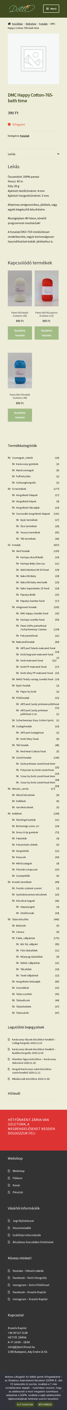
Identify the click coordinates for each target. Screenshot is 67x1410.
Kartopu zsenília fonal (32, 619)
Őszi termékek (28, 526)
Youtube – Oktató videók (28, 1271)
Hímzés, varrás (20, 788)
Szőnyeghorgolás (26, 482)
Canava (20, 931)
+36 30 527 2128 (18, 1333)
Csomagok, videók (22, 457)
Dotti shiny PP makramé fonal (36, 673)
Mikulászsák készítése (24, 1078)
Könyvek (21, 857)
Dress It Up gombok (27, 832)
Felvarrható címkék (27, 844)
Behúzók (21, 925)
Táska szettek (24, 994)
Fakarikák (21, 838)
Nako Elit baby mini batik (33, 582)
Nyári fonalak (23, 685)
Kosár (16, 1185)
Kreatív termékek (22, 882)
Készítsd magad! (25, 900)
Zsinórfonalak (23, 757)
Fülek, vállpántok (25, 938)
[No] (62, 1391)
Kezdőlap (17, 23)
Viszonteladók (22, 1228)
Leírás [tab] (11, 154)
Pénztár (18, 1192)
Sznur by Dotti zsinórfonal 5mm (37, 782)
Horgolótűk (22, 851)
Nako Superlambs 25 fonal (34, 588)
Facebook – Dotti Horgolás (30, 1278)
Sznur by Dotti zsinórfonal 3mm (37, 776)
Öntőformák (27, 913)
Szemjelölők (23, 875)
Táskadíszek (23, 1000)
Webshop (31, 23)
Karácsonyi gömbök (27, 464)
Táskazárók (22, 1012)
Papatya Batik (28, 594)
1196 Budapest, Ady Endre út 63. (28, 1352)
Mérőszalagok (24, 863)
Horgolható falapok (27, 495)
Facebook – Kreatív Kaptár (29, 1292)
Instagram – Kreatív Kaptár (30, 1299)
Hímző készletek (25, 795)
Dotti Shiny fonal (29, 739)
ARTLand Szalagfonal (32, 732)
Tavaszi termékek (30, 532)
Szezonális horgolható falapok (33, 513)
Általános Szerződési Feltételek (33, 1242)
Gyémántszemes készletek (31, 894)
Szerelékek (22, 987)
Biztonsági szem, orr (27, 826)
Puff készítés (23, 476)
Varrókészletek (24, 807)
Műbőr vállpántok (30, 963)
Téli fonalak (22, 745)
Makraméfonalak (25, 642)
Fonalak (43, 23)
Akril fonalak (23, 551)
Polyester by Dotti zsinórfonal (37, 770)
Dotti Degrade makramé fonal (36, 654)
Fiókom (17, 1178)
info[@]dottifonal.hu (21, 1347)
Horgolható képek (26, 501)
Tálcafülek (26, 969)
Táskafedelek (23, 1006)
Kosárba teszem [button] (19, 333)
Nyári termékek (29, 520)
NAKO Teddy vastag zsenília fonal (34, 679)
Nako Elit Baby (28, 576)
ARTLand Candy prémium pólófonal (39, 704)
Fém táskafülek (29, 950)
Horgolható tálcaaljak (28, 507)
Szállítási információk (27, 1235)
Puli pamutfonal (29, 635)
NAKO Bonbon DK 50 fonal (34, 569)
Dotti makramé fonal (31, 660)
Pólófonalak (22, 697)
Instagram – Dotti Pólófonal (31, 1285)
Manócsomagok (25, 470)
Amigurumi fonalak (26, 607)
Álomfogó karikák (26, 819)
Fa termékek (19, 488)
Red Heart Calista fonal (33, 751)
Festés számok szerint (29, 888)
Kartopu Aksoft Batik (31, 557)
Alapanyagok (27, 906)
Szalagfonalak (24, 726)
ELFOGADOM (25, 1404)
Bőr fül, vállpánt (29, 944)
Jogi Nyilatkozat (23, 1221)
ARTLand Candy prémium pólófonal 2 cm (34, 712)
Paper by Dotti (28, 691)
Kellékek (21, 801)
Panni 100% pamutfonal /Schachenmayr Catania (33, 627)
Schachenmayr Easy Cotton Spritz (35, 720)
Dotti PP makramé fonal (33, 666)
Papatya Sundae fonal (32, 601)
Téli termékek (28, 538)
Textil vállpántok (29, 975)
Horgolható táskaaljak (28, 981)
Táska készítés (20, 919)
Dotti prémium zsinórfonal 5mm (37, 763)
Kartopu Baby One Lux (32, 563)
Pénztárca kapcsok (27, 869)
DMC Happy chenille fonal (34, 613)
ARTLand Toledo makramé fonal (37, 648)
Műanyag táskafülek (31, 956)
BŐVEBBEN (45, 1404)
